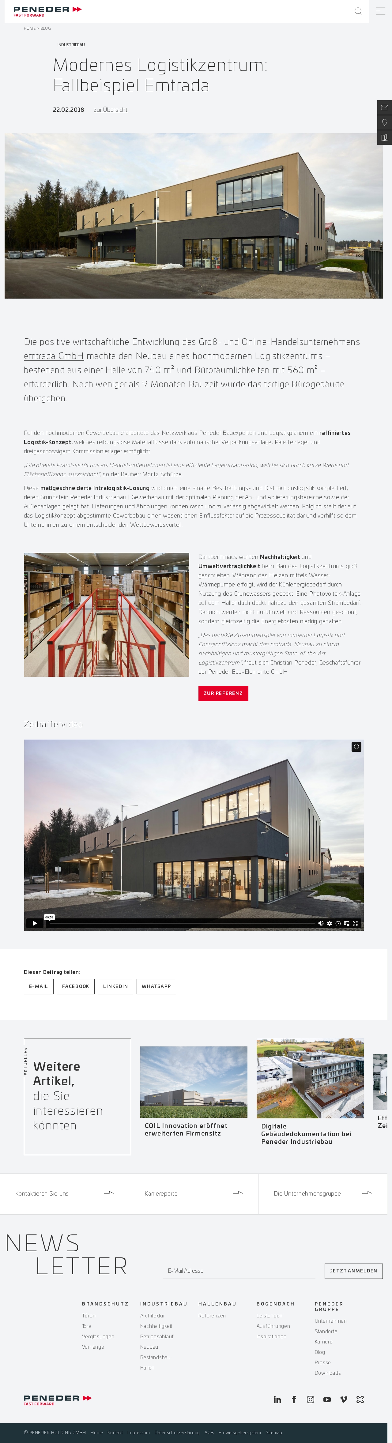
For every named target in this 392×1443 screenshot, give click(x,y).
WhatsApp (156, 987)
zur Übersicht (111, 110)
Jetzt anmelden (354, 1271)
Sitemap (274, 1433)
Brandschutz (105, 1304)
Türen (89, 1315)
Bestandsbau (155, 1357)
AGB (209, 1433)
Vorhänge (93, 1347)
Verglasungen (98, 1336)
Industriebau (164, 1304)
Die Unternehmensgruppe (307, 1194)
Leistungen (270, 1315)
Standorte (326, 1331)
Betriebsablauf (157, 1336)
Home (30, 28)
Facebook (75, 987)
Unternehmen (331, 1321)
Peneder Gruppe (329, 1307)
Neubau (149, 1347)
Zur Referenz (223, 693)
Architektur (152, 1315)
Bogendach (276, 1304)
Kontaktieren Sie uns (42, 1194)
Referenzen (212, 1315)
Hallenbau (217, 1304)
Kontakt (115, 1433)
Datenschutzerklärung (177, 1433)
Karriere (324, 1341)
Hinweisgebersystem (239, 1433)
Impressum (138, 1433)
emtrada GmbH (54, 356)
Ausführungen (273, 1326)
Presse (323, 1362)
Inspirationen (272, 1336)
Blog (45, 28)
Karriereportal (162, 1194)
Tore (87, 1326)
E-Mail (39, 987)
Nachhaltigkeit (156, 1326)
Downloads (328, 1373)
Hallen (147, 1368)
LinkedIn (115, 987)
